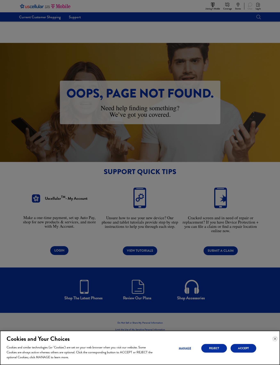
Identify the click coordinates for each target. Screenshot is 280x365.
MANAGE (185, 348)
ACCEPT (243, 348)
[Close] (275, 338)
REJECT (214, 348)
